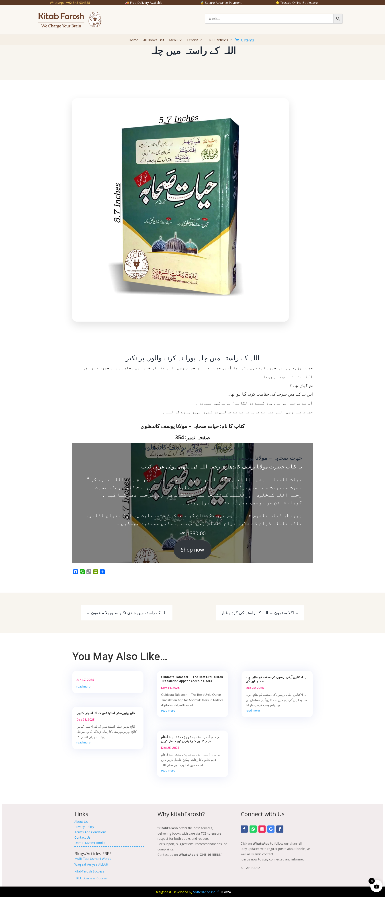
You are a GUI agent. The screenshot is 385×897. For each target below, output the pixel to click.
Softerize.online (204, 892)
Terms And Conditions (90, 832)
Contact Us (82, 837)
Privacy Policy (84, 827)
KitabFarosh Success (89, 871)
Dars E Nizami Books (89, 843)
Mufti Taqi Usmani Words (92, 858)
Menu (173, 40)
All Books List (153, 40)
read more (83, 686)
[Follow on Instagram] (262, 829)
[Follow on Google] (270, 829)
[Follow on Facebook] (244, 829)
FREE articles (217, 40)
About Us (81, 821)
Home (133, 40)
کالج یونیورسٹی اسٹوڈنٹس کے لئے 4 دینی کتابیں (105, 713)
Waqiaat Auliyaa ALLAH (91, 864)
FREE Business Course (90, 878)
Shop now (192, 549)
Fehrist (192, 40)
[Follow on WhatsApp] (253, 829)
